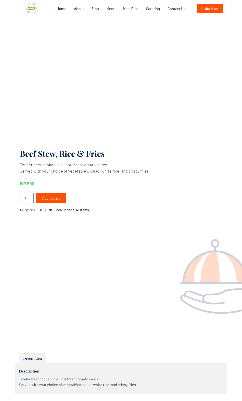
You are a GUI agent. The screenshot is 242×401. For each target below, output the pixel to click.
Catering (153, 8)
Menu (110, 8)
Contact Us (176, 8)
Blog (95, 8)
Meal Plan (130, 8)
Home (61, 8)
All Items (82, 210)
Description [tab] (32, 358)
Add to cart (51, 198)
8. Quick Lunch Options (57, 210)
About (79, 8)
